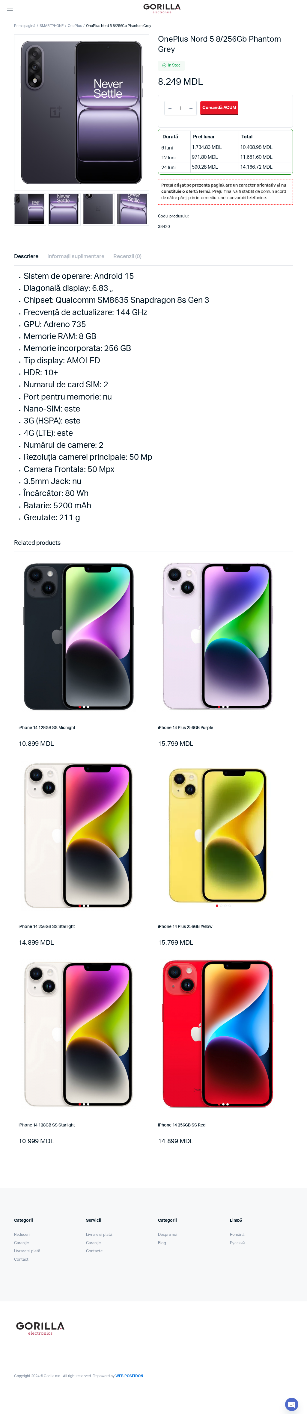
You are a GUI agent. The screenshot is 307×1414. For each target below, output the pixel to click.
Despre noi (167, 1235)
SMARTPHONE (52, 26)
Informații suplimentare (75, 256)
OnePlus (75, 26)
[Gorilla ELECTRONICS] (162, 8)
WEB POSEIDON (129, 1376)
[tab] (26, 257)
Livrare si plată (27, 1251)
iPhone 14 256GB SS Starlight (47, 927)
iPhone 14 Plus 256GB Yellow (185, 927)
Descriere (26, 256)
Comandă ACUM (219, 107)
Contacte (94, 1251)
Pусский (237, 1243)
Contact (21, 1260)
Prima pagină (24, 26)
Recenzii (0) (127, 256)
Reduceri (22, 1235)
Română (237, 1235)
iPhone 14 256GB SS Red (181, 1125)
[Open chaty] (291, 1404)
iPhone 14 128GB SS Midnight (47, 728)
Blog (162, 1243)
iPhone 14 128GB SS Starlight (47, 1125)
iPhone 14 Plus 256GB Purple (185, 728)
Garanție (21, 1243)
